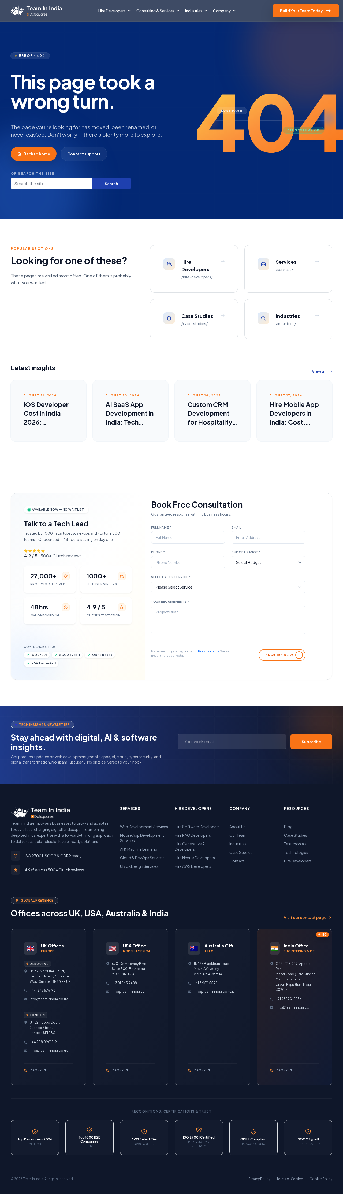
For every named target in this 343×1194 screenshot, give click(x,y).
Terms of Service (290, 1179)
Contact (237, 860)
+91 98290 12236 (289, 999)
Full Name (161, 527)
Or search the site (33, 174)
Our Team (238, 835)
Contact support (83, 153)
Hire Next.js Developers (195, 857)
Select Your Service (171, 577)
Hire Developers (298, 860)
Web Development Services (144, 826)
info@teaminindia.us (128, 992)
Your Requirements (170, 601)
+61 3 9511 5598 (206, 983)
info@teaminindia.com (294, 1007)
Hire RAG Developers (193, 835)
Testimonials (295, 843)
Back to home (37, 153)
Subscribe (311, 741)
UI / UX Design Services (139, 866)
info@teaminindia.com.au (214, 992)
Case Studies (240, 852)
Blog (288, 826)
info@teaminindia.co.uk (49, 999)
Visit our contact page (305, 917)
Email (238, 527)
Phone (158, 552)
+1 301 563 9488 (124, 983)
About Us (237, 826)
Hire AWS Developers (193, 866)
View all (319, 371)
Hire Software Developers (197, 826)
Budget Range (246, 552)
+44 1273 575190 (43, 990)
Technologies (296, 852)
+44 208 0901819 (43, 1042)
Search (111, 183)
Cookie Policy (321, 1179)
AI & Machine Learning (138, 849)
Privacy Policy (208, 651)
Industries (238, 843)
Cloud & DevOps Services (142, 857)
